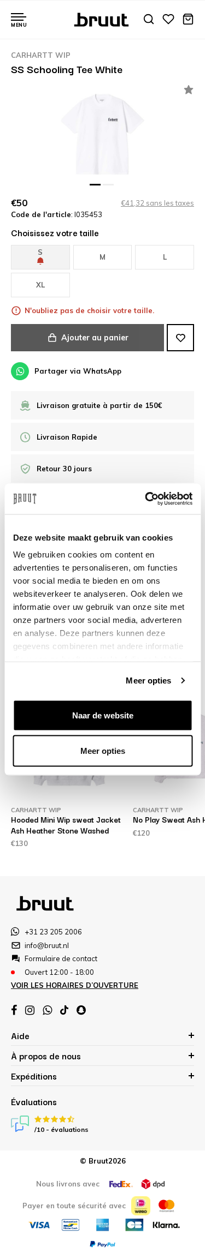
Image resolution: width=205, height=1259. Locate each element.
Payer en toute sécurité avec (74, 1205)
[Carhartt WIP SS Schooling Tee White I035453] (102, 134)
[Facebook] (14, 1010)
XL (40, 284)
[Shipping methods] (121, 1184)
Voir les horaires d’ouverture (74, 985)
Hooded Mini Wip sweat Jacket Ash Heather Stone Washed (66, 824)
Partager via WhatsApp (77, 371)
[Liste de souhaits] (168, 20)
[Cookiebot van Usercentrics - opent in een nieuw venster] (145, 499)
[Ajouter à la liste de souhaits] (180, 337)
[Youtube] (64, 1010)
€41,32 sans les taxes (157, 203)
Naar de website (102, 715)
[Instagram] (29, 1010)
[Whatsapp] (47, 1010)
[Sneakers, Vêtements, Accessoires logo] (102, 18)
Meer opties (148, 680)
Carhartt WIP (41, 55)
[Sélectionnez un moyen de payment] (140, 1205)
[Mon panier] (188, 20)
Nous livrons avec (67, 1183)
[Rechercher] (149, 20)
